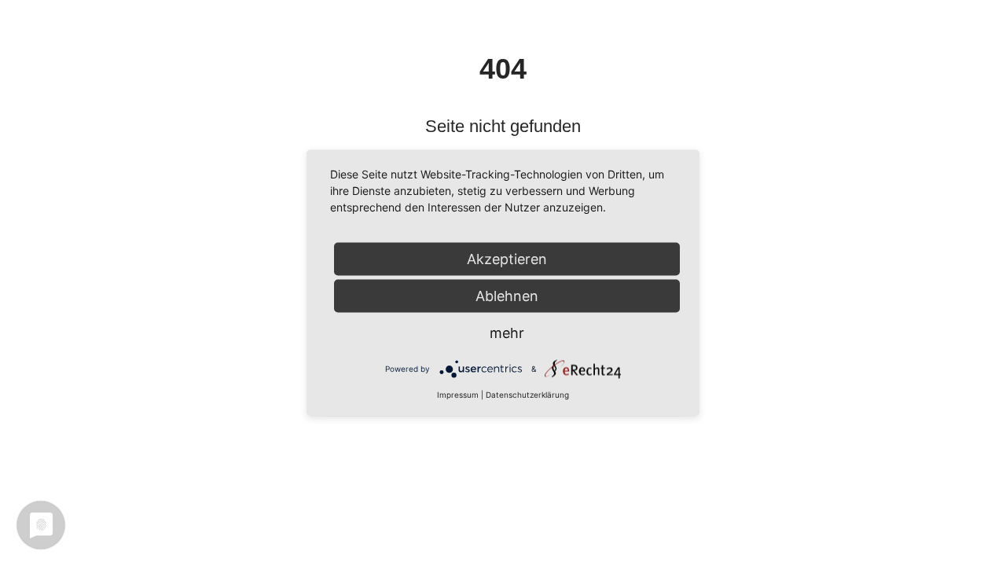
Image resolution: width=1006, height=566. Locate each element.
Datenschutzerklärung (527, 394)
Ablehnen (506, 296)
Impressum (458, 394)
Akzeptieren (507, 259)
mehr (507, 333)
